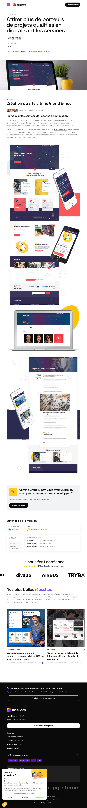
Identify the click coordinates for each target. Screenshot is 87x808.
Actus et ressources (14, 744)
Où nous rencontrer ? (18, 755)
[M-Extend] (66, 636)
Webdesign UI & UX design (47, 540)
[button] (8, 4)
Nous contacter (13, 748)
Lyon (33, 760)
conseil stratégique (52, 594)
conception (36, 597)
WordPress (11, 99)
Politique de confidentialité (52, 800)
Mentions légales (32, 800)
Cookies (40, 800)
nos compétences (35, 594)
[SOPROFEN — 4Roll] (26, 636)
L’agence (10, 733)
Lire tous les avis (57, 566)
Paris (39, 760)
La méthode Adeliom (15, 737)
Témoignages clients (15, 740)
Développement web (45, 543)
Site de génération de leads (17, 51)
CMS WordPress (60, 130)
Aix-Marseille (24, 760)
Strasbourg (13, 760)
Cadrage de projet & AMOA (47, 546)
